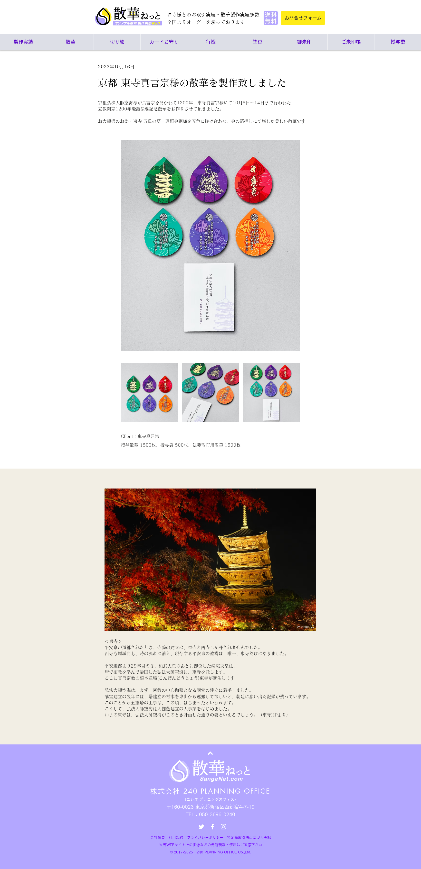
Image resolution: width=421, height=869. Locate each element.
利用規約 (176, 837)
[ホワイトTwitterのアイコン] (201, 826)
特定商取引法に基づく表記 (249, 837)
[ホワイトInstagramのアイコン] (223, 826)
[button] (149, 392)
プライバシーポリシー (205, 837)
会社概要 (157, 837)
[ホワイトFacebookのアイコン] (212, 826)
